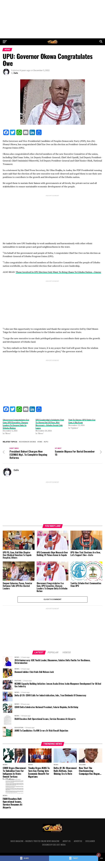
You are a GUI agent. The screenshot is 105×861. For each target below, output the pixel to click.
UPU (46, 442)
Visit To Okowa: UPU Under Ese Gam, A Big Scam (81, 421)
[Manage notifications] (98, 855)
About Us (67, 841)
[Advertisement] (52, 19)
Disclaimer (90, 841)
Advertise (78, 841)
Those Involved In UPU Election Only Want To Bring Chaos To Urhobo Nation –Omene (58, 272)
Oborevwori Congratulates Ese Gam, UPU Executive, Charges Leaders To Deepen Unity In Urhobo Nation (16, 423)
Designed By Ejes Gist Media (53, 844)
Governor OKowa (28, 442)
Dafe (16, 73)
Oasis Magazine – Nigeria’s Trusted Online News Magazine (34, 841)
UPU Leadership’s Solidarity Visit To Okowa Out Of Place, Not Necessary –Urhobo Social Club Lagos (50, 423)
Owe (40, 442)
